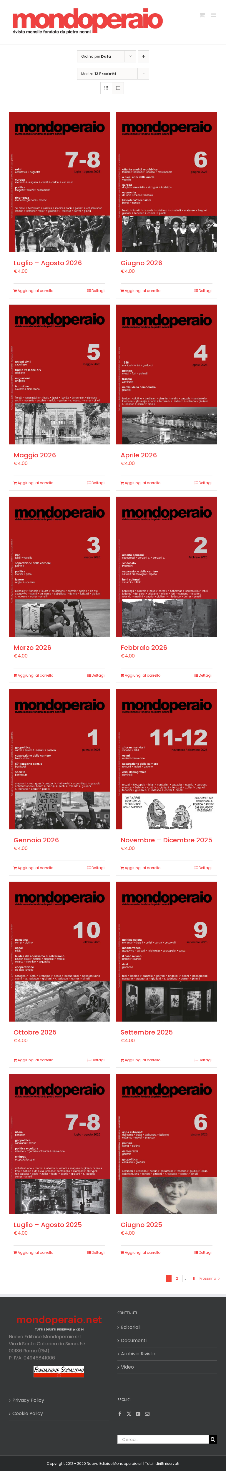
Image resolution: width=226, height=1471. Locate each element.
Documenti (134, 1340)
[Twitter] (129, 1414)
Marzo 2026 (32, 647)
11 (194, 1278)
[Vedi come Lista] (118, 88)
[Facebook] (119, 1414)
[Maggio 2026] (59, 374)
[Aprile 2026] (166, 374)
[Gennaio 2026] (59, 759)
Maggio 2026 (35, 455)
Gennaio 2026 (36, 840)
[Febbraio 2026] (166, 567)
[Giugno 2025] (166, 1144)
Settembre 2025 (147, 1032)
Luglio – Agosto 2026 (48, 263)
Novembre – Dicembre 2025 (166, 840)
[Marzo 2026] (59, 567)
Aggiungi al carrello (35, 290)
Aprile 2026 (139, 455)
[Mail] (147, 1414)
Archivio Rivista (138, 1353)
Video (127, 1367)
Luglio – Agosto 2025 (48, 1224)
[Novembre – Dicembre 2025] (166, 759)
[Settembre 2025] (166, 952)
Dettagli (98, 290)
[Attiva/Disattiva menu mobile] (214, 15)
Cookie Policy (27, 1413)
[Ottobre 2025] (59, 952)
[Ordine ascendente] (143, 56)
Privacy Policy (28, 1400)
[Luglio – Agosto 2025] (59, 1144)
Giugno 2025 (141, 1224)
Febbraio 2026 (144, 647)
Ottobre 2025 (35, 1032)
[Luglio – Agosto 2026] (59, 182)
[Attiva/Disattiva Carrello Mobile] (202, 15)
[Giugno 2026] (166, 182)
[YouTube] (138, 1414)
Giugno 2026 (141, 263)
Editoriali (130, 1327)
